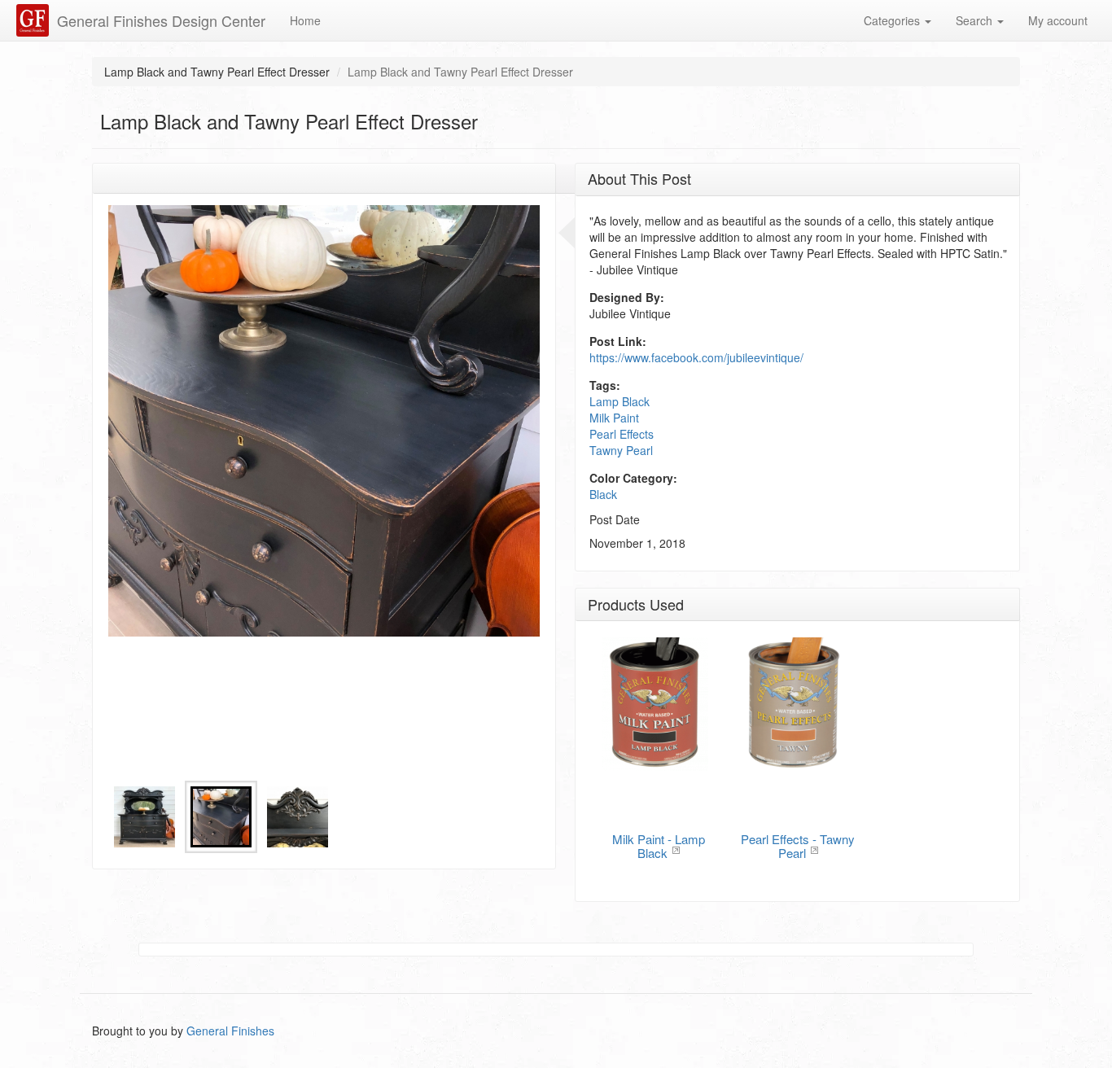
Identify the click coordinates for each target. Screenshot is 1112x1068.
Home (305, 20)
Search (976, 20)
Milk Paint (614, 417)
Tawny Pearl (621, 450)
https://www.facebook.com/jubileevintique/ (696, 357)
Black (603, 494)
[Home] (34, 20)
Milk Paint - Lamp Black (658, 845)
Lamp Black (619, 401)
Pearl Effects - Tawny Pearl (798, 845)
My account (1058, 20)
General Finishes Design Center (161, 20)
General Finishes (230, 1030)
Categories (893, 20)
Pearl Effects (621, 434)
